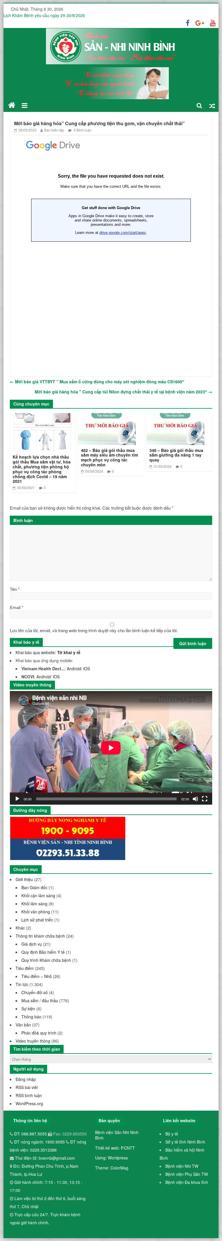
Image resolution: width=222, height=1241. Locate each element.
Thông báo (31, 1017)
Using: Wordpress (111, 1158)
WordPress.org (29, 1103)
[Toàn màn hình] (205, 799)
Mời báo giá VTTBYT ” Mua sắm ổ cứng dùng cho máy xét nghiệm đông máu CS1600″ (97, 381)
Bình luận (24, 520)
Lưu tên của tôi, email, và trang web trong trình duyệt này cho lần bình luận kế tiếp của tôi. (94, 630)
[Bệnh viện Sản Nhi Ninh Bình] (11, 105)
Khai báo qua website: (48, 652)
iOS (86, 668)
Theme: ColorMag (111, 1168)
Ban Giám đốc (34, 887)
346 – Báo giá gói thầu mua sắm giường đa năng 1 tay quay (176, 455)
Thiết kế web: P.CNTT (115, 1148)
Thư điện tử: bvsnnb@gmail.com (44, 1158)
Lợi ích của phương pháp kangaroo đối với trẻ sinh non (53, 13)
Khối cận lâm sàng (38, 895)
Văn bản (23, 1025)
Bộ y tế (171, 1134)
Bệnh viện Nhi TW (181, 1166)
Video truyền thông (33, 1041)
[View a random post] (212, 105)
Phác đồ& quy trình (38, 1033)
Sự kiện (28, 1008)
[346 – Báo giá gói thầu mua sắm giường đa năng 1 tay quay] (175, 416)
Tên (15, 589)
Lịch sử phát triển (37, 920)
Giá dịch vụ (31, 944)
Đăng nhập (26, 1079)
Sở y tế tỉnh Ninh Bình (185, 1142)
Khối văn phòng (35, 912)
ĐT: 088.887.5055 (31, 1134)
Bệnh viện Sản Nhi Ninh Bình (116, 1135)
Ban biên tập (54, 129)
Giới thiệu (24, 879)
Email (16, 607)
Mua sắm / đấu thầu (39, 1000)
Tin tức (22, 984)
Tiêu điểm (25, 968)
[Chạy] (17, 799)
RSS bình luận (29, 1095)
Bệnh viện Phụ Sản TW (186, 1174)
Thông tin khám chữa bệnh (40, 936)
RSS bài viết (27, 1087)
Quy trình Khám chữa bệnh (46, 960)
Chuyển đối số (34, 992)
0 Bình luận (82, 129)
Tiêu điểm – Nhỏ (36, 976)
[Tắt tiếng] (195, 799)
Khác (20, 928)
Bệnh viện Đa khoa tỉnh (186, 1182)
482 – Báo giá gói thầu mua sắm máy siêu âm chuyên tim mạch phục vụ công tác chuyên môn (109, 457)
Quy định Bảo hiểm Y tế (43, 952)
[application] (111, 748)
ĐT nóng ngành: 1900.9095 (40, 1142)
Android (74, 668)
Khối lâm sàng (34, 903)
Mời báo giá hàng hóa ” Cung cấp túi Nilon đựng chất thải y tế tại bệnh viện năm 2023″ (123, 392)
